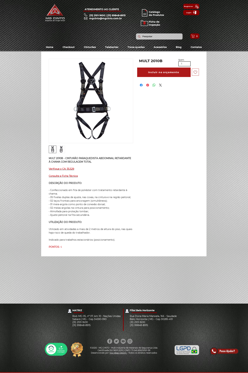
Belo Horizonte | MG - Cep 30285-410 (151, 319)
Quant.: (181, 60)
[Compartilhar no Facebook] (141, 85)
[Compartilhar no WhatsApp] (154, 85)
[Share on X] (160, 85)
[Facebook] (109, 341)
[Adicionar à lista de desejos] (195, 72)
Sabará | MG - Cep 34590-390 (89, 319)
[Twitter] (116, 341)
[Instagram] (129, 341)
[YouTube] (123, 341)
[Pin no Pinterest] (148, 85)
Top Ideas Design (118, 353)
